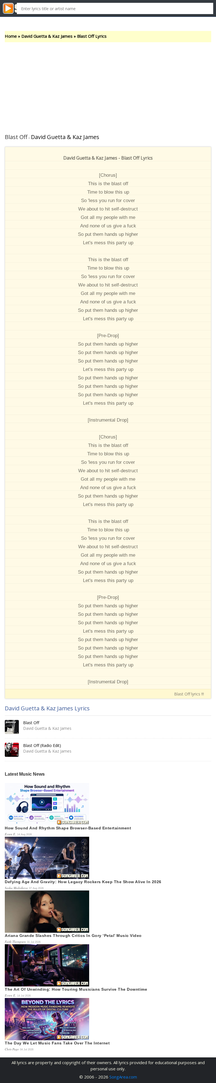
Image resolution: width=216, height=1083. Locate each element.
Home (11, 36)
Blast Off (31, 722)
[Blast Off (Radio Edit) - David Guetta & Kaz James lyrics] (12, 750)
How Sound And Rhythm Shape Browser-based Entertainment (68, 828)
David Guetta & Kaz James (47, 36)
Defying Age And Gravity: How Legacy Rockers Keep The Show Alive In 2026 (83, 882)
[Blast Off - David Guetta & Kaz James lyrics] (12, 727)
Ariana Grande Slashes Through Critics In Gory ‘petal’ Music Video (73, 935)
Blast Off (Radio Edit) (42, 745)
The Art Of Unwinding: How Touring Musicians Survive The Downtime (76, 989)
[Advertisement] (108, 84)
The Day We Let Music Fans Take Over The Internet (57, 1043)
